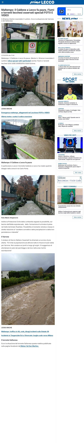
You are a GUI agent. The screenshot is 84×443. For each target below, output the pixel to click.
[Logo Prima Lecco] (42, 2)
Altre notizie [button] (77, 74)
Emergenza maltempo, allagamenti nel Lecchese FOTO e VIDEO (25, 113)
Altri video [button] (78, 172)
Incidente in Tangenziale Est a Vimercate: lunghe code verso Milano (27, 335)
